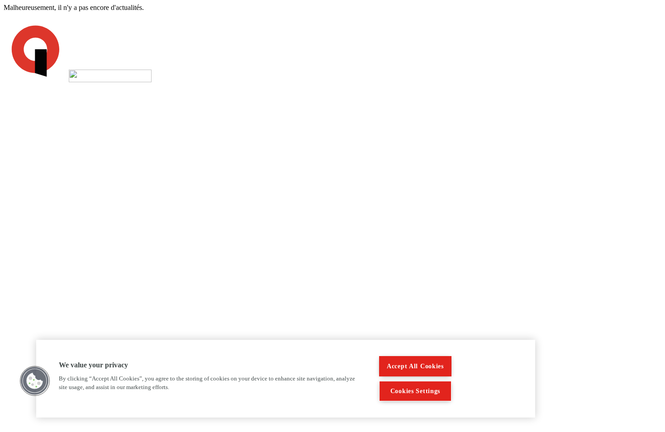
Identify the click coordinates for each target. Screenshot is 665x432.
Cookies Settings (415, 390)
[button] (34, 380)
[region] (285, 379)
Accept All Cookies (415, 366)
